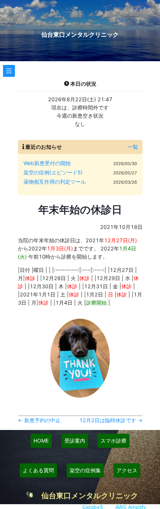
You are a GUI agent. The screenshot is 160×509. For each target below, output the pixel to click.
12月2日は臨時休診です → (111, 420)
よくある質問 (38, 470)
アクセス (126, 470)
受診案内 (74, 440)
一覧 (133, 147)
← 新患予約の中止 (39, 420)
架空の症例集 (85, 470)
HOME (41, 440)
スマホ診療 (113, 440)
